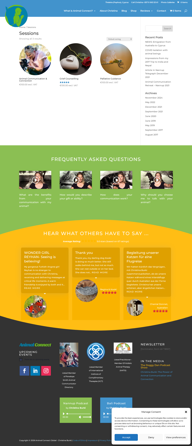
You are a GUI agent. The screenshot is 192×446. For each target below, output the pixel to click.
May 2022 (150, 102)
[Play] (63, 413)
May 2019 (150, 125)
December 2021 (153, 107)
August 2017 (151, 134)
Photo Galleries (168, 2)
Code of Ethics (79, 440)
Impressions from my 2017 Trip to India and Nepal (156, 62)
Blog (124, 11)
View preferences (176, 437)
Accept (126, 437)
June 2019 (150, 120)
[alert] (35, 359)
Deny (151, 437)
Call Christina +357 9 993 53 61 (144, 2)
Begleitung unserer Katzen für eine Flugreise (143, 257)
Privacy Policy (105, 440)
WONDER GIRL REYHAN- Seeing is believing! (40, 257)
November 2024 (153, 97)
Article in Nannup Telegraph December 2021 (156, 74)
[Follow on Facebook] (24, 371)
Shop (133, 11)
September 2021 (154, 111)
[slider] (86, 417)
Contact (161, 11)
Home (22, 27)
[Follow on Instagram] (46, 371)
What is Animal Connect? (78, 11)
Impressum (92, 440)
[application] (75, 415)
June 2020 (150, 116)
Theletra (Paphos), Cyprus (117, 2)
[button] (186, 411)
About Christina (109, 11)
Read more (32, 288)
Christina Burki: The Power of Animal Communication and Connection (156, 376)
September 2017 (154, 130)
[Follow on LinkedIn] (35, 371)
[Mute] (80, 417)
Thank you (84, 253)
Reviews (145, 11)
